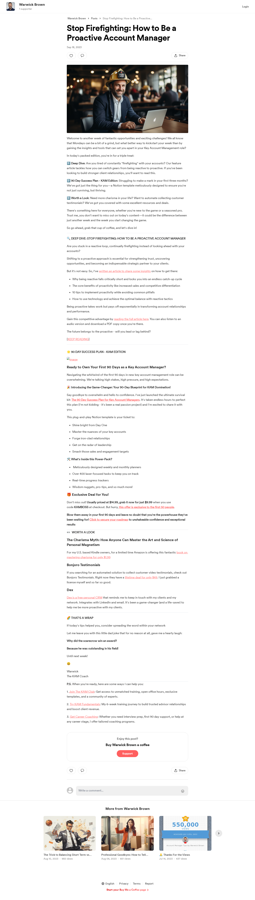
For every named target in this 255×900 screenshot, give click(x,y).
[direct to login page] (132, 791)
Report (149, 883)
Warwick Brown (32, 4)
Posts (94, 18)
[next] (218, 833)
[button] (108, 884)
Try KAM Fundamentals (85, 704)
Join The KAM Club (82, 691)
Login (245, 6)
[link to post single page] (69, 839)
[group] (69, 839)
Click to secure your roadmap (109, 519)
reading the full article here (131, 319)
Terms (137, 883)
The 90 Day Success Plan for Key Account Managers (105, 399)
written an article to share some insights (125, 271)
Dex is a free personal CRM (84, 597)
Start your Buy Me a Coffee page (126, 889)
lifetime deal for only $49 (141, 577)
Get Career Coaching (84, 716)
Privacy (123, 883)
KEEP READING (78, 339)
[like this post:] (71, 55)
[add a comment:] (82, 55)
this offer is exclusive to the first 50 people (146, 507)
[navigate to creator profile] (10, 6)
